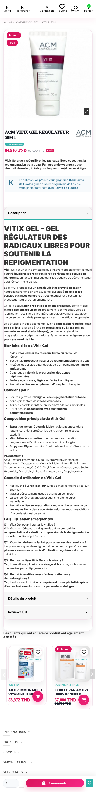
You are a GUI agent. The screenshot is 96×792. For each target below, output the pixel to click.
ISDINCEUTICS (67, 685)
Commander (58, 783)
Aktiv (13, 685)
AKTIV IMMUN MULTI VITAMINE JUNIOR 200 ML (25, 694)
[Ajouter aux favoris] (89, 783)
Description (17, 213)
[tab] (48, 213)
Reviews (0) (17, 612)
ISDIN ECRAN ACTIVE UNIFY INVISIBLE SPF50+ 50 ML (72, 694)
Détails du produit (22, 598)
